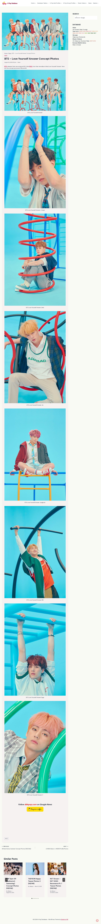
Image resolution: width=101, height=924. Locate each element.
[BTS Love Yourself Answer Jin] (35, 357)
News (90, 3)
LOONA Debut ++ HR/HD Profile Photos (57, 848)
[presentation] (13, 869)
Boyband (83, 41)
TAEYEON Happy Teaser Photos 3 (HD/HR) (34, 881)
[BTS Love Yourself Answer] (35, 90)
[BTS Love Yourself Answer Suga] (35, 649)
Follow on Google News (35, 804)
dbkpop (9, 891)
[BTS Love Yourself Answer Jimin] (35, 260)
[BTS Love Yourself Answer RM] (35, 552)
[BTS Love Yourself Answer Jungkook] (35, 454)
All (73, 29)
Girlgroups (76, 37)
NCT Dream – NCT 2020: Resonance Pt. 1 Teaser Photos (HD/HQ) (56, 883)
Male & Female (77, 45)
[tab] (31, 898)
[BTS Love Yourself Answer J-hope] (35, 162)
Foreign (85, 29)
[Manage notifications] (97, 920)
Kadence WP (64, 919)
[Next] (63, 880)
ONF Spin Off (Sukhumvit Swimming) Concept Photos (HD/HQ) (12, 883)
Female (77, 29)
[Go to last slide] (6, 880)
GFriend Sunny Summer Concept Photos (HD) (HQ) (16, 848)
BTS (6, 838)
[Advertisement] (35, 825)
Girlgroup (77, 41)
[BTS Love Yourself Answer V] (35, 747)
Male (81, 29)
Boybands (82, 37)
